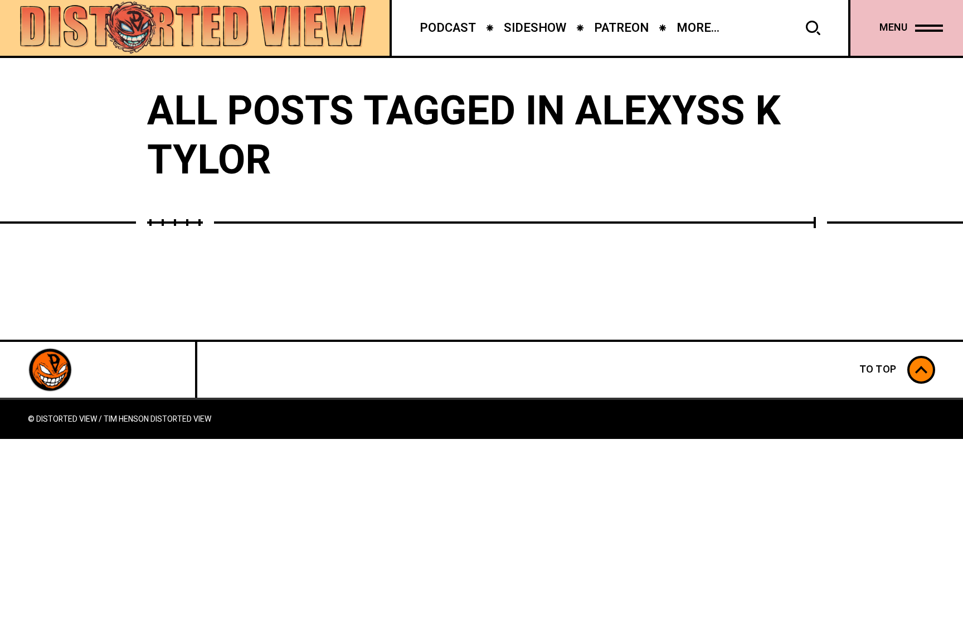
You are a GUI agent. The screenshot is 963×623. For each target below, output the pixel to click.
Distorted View (180, 419)
